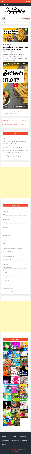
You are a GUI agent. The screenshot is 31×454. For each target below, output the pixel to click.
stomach (5, 272)
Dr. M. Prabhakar (6, 230)
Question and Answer (7, 267)
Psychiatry (5, 264)
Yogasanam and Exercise (8, 285)
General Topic (6, 238)
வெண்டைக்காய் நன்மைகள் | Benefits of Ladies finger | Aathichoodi (13, 125)
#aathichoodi (6, 111)
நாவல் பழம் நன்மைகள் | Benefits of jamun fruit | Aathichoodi (13, 137)
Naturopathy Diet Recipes (8, 253)
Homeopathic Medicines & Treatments (11, 246)
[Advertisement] (15, 182)
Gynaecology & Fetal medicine (9, 240)
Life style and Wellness (8, 251)
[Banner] (15, 18)
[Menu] (2, 1)
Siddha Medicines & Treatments (10, 269)
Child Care (5, 211)
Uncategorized (6, 280)
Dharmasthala (6, 219)
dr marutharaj (23, 111)
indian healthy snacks (17, 113)
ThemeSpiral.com (15, 451)
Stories (4, 275)
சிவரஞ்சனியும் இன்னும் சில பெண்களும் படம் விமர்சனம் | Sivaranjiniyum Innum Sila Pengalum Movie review (14, 146)
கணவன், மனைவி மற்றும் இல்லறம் (10, 291)
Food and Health (7, 44)
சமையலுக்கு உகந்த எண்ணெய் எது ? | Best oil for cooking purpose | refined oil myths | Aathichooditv (15, 155)
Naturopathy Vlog (7, 259)
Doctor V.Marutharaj (5, 437)
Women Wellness (7, 283)
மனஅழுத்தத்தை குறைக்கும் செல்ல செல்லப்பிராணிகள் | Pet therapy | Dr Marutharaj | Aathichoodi (15, 151)
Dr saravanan (6, 227)
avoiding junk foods (14, 111)
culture (4, 214)
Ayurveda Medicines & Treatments (10, 208)
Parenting (5, 261)
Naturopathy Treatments (8, 256)
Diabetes (5, 222)
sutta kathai (5, 277)
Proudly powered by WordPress (10, 449)
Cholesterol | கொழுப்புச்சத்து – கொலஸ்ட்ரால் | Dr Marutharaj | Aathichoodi (15, 121)
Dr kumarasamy (6, 224)
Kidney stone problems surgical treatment (12, 248)
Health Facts (5, 243)
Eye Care (5, 232)
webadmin (5, 51)
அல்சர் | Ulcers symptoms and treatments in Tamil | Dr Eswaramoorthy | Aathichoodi (15, 142)
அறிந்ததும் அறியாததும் (8, 288)
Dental (4, 216)
